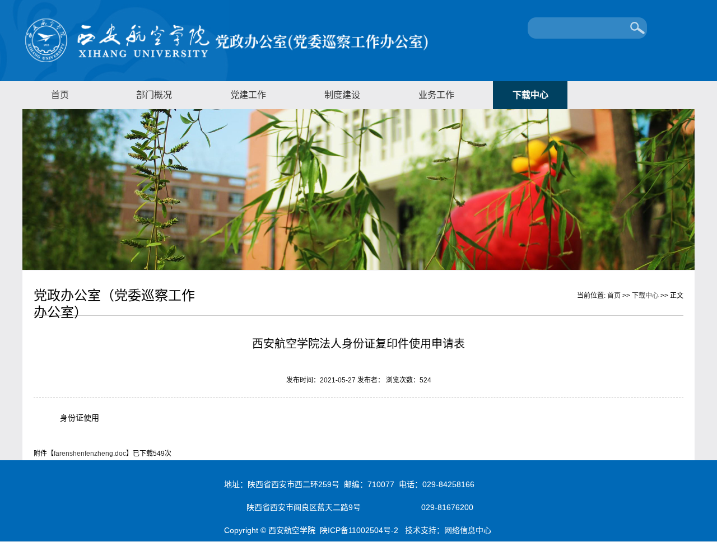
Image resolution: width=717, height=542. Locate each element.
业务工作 (436, 95)
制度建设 (342, 95)
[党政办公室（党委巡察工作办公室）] (226, 61)
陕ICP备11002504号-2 (360, 530)
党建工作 (248, 95)
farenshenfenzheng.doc (90, 453)
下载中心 (530, 95)
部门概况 (154, 95)
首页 (60, 95)
